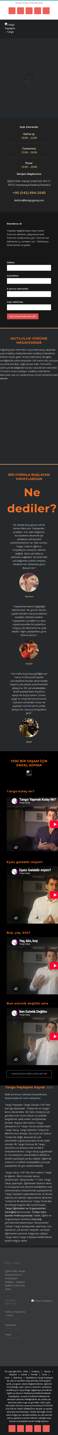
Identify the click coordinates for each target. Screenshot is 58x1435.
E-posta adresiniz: (18, 288)
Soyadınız (13, 275)
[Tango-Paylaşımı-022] (41, 1300)
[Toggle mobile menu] (52, 33)
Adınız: (11, 262)
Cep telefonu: (15, 301)
